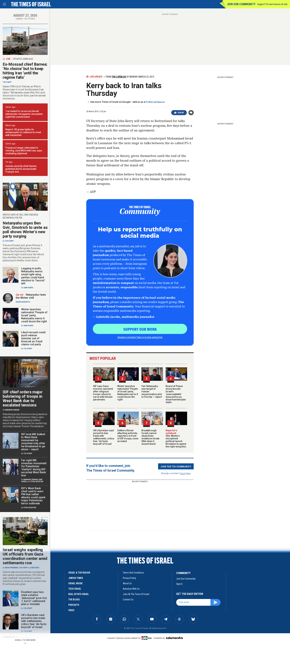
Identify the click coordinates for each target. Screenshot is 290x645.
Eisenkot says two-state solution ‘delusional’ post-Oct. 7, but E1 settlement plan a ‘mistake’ (34, 598)
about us (127, 583)
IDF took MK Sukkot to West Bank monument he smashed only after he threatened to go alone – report (33, 442)
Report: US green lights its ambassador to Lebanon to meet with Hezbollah (23, 132)
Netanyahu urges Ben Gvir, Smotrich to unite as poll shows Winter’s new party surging (25, 229)
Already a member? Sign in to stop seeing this (139, 337)
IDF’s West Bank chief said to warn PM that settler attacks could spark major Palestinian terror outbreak (33, 496)
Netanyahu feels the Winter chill (31, 296)
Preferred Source (155, 102)
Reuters (35, 568)
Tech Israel (74, 588)
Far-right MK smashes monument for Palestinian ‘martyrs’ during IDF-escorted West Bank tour (33, 468)
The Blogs (74, 599)
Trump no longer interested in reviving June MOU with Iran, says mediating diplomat (23, 150)
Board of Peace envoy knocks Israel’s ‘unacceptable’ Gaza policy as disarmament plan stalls (176, 394)
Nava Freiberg (11, 568)
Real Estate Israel (78, 594)
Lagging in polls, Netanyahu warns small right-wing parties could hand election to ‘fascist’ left (33, 276)
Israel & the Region (79, 572)
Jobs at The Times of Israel (136, 594)
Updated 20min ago (23, 59)
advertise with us (131, 588)
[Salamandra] (174, 638)
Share (181, 112)
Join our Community (241, 4)
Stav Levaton (37, 481)
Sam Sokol (28, 288)
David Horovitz (23, 302)
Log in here (185, 473)
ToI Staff (7, 82)
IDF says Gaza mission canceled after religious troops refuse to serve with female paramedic (103, 393)
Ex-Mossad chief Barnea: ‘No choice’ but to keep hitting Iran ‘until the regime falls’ (25, 71)
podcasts (73, 605)
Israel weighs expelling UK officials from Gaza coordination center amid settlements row (25, 556)
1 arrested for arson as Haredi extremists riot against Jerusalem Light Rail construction (24, 114)
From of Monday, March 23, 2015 (129, 76)
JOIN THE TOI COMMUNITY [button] (176, 466)
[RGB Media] (147, 638)
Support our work (140, 329)
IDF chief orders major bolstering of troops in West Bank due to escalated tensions (22, 398)
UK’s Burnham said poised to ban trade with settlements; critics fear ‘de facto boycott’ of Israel (103, 437)
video (71, 610)
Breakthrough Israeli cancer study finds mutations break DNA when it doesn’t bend (150, 437)
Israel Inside (75, 583)
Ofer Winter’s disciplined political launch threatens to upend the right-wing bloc (176, 440)
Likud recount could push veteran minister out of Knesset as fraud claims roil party (33, 338)
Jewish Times (75, 578)
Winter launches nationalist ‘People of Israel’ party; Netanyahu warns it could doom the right (127, 393)
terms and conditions (133, 572)
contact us (128, 599)
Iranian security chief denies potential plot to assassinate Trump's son (21, 169)
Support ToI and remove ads (272, 4)
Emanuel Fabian (12, 410)
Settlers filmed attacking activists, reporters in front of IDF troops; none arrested (127, 436)
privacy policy (129, 578)
